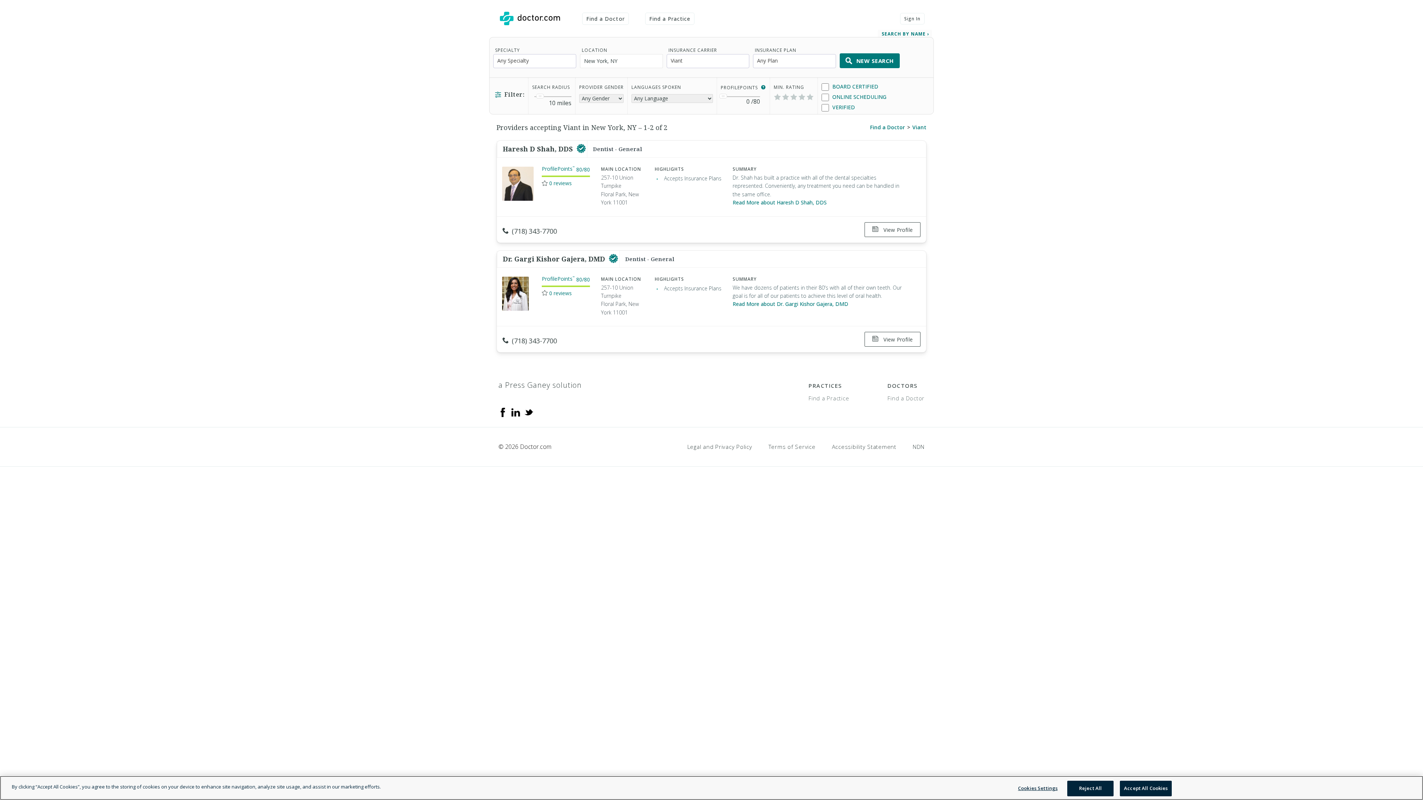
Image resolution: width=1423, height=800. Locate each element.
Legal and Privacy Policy (719, 446)
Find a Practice (670, 18)
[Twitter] (528, 412)
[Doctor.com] (529, 18)
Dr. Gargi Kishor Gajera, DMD (555, 258)
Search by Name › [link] (905, 34)
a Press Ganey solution (540, 385)
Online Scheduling (858, 96)
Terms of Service (792, 446)
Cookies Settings (1038, 788)
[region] (711, 788)
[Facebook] (502, 412)
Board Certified (854, 86)
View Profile (897, 229)
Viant (919, 127)
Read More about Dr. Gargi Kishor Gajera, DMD (790, 303)
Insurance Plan (775, 50)
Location (594, 50)
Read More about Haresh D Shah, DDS (780, 202)
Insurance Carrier (693, 50)
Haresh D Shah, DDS (539, 148)
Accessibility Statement (864, 446)
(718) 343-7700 (534, 231)
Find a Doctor (605, 18)
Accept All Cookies (1146, 788)
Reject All (1090, 788)
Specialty (507, 50)
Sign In (912, 19)
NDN (919, 446)
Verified (843, 107)
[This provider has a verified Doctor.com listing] (581, 148)
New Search (875, 60)
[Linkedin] (515, 412)
